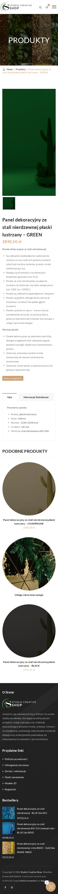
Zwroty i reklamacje (15, 771)
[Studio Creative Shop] (16, 7)
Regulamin (10, 789)
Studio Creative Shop (31, 872)
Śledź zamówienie (14, 777)
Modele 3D (11, 783)
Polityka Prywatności (28, 881)
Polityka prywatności (16, 759)
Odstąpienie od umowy (17, 765)
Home (9, 69)
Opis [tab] (9, 397)
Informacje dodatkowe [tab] (36, 397)
